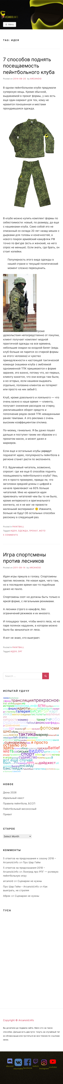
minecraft (52, 735)
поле (48, 754)
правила (15, 754)
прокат (33, 531)
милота (17, 714)
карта (29, 729)
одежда (23, 531)
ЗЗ (15, 751)
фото (42, 531)
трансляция (22, 700)
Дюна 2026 (10, 792)
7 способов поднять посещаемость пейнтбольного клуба (29, 65)
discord (9, 1066)
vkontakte (18, 1068)
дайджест (47, 763)
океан (6, 698)
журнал (26, 714)
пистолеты (38, 714)
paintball (18, 526)
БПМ (41, 706)
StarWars (49, 706)
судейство (28, 757)
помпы (41, 757)
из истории (14, 704)
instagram (44, 1068)
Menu (11, 24)
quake (48, 758)
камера (22, 763)
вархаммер (44, 740)
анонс (40, 723)
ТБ (11, 751)
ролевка (50, 768)
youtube (53, 1067)
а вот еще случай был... (28, 760)
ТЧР (48, 719)
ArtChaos (32, 720)
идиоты (23, 708)
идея (14, 531)
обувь (14, 731)
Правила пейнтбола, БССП (19, 803)
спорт (28, 754)
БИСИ (35, 711)
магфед (50, 723)
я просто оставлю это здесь (25, 745)
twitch (36, 1066)
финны (7, 701)
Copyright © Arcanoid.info (18, 1020)
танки (40, 719)
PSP (45, 711)
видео (36, 751)
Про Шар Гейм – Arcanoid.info (21, 886)
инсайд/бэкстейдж (18, 767)
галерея (23, 711)
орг (20, 651)
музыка (36, 729)
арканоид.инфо (26, 706)
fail (43, 755)
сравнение (12, 725)
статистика (39, 768)
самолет (16, 771)
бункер (17, 748)
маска (13, 735)
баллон (33, 709)
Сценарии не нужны (30, 881)
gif (24, 728)
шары (54, 751)
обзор (24, 748)
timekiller (19, 729)
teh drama (20, 737)
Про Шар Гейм (32, 862)
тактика (27, 734)
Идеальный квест (13, 797)
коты (17, 739)
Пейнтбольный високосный (19, 808)
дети (47, 751)
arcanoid (36, 79)
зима (38, 754)
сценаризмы (15, 742)
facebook (27, 1068)
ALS (37, 763)
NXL (29, 743)
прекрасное (46, 700)
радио (18, 703)
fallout (31, 723)
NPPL (31, 763)
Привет (7, 814)
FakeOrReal (28, 769)
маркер (42, 735)
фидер (12, 708)
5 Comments (10, 535)
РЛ (16, 763)
